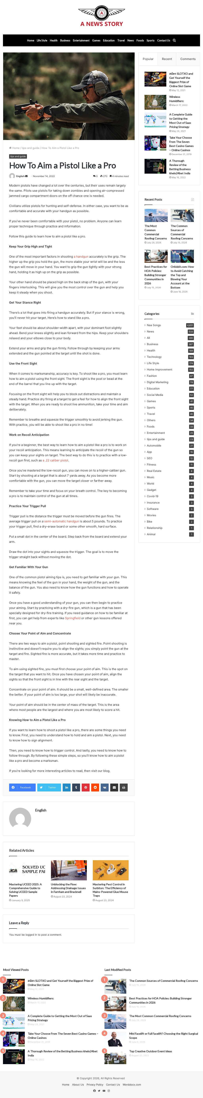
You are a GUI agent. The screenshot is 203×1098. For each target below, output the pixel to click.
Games (96, 40)
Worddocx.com (132, 1084)
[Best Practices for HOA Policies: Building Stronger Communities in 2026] (156, 256)
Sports (150, 40)
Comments (188, 59)
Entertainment (81, 40)
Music (150, 477)
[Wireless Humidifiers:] (155, 102)
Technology (154, 356)
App (149, 451)
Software (153, 508)
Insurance (153, 502)
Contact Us (163, 40)
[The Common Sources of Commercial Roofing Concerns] (182, 215)
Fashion (152, 375)
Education (109, 40)
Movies (151, 515)
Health (53, 40)
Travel (121, 40)
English (20, 176)
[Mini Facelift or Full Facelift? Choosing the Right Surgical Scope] (115, 1039)
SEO (149, 458)
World (150, 483)
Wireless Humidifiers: (41, 998)
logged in (31, 934)
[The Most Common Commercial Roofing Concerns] (156, 215)
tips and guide (30, 148)
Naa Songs (154, 325)
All (148, 337)
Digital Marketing (157, 382)
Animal (151, 534)
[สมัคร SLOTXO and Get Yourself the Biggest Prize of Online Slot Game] (155, 79)
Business (65, 40)
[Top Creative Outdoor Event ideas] (115, 1056)
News (130, 40)
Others (151, 420)
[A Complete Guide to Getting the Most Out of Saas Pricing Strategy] (155, 119)
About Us (78, 1084)
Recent (167, 59)
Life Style (42, 40)
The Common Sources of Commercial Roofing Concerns (163, 980)
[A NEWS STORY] (101, 17)
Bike (149, 521)
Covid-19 (152, 496)
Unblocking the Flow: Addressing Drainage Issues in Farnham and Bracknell (68, 888)
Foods (140, 40)
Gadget (151, 489)
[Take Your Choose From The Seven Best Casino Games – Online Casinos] (155, 143)
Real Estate (154, 470)
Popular (148, 59)
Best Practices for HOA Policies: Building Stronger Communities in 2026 (156, 275)
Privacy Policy (95, 1084)
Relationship (154, 527)
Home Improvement (159, 369)
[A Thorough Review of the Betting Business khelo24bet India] (155, 166)
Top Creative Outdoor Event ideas (150, 1051)
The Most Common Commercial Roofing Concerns (160, 1016)
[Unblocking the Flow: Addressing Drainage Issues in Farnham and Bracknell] (69, 870)
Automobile (154, 445)
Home (30, 40)
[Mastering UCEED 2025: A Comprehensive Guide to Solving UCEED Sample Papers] (27, 870)
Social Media (155, 394)
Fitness (151, 464)
